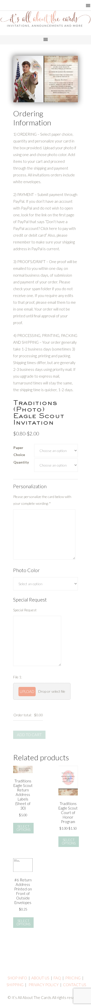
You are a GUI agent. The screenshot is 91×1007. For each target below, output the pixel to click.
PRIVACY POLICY (44, 984)
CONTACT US (74, 984)
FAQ (57, 978)
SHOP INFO (17, 978)
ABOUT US (40, 978)
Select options (23, 828)
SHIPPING (15, 984)
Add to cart (29, 734)
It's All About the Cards (45, 26)
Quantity (21, 462)
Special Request (25, 610)
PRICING (73, 978)
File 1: (17, 677)
